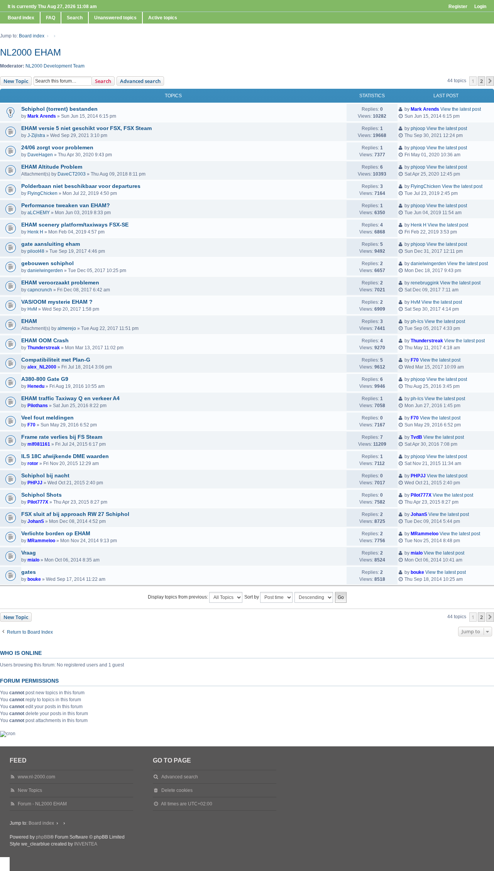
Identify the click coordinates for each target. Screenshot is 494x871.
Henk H (35, 232)
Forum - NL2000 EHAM (42, 804)
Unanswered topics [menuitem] (115, 17)
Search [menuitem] (75, 17)
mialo (33, 560)
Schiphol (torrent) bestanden (59, 109)
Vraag (28, 553)
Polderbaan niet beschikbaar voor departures (80, 186)
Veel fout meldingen (47, 417)
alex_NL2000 (41, 367)
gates (28, 572)
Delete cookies (177, 790)
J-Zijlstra (36, 135)
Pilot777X (37, 502)
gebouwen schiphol (47, 263)
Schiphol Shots (41, 495)
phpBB (43, 837)
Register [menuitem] (457, 6)
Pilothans (37, 405)
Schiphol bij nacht (45, 475)
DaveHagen (40, 154)
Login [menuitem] (480, 6)
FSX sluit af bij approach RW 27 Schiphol (75, 514)
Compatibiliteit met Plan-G (55, 360)
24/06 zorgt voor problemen (57, 147)
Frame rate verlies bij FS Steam (61, 437)
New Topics (30, 790)
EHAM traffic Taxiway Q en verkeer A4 (70, 398)
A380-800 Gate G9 (44, 379)
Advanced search (140, 81)
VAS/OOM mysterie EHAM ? (57, 302)
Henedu (35, 386)
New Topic (15, 81)
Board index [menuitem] (21, 17)
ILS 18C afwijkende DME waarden (65, 456)
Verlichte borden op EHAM (55, 533)
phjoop (418, 128)
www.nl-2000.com (36, 777)
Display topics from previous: (178, 597)
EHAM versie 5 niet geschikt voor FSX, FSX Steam (86, 128)
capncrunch (39, 290)
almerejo (67, 328)
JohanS (35, 521)
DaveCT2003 (72, 174)
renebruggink (425, 283)
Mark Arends (41, 116)
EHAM (29, 321)
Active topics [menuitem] (162, 17)
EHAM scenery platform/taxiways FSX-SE (75, 225)
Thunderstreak (43, 347)
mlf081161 (38, 444)
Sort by (252, 597)
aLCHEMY (38, 212)
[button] (490, 81)
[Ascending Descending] (314, 597)
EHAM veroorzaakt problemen (60, 282)
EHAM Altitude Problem (51, 167)
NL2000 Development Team (55, 66)
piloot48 (35, 251)
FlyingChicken (42, 193)
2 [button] (481, 81)
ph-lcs (417, 321)
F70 (415, 360)
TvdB (416, 437)
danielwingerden (45, 270)
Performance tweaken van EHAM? (65, 205)
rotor (32, 463)
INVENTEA (85, 844)
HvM (32, 309)
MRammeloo (41, 540)
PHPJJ (34, 482)
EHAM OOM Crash (45, 340)
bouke (34, 579)
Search (103, 81)
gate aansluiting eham (50, 244)
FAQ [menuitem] (50, 17)
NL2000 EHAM (30, 52)
